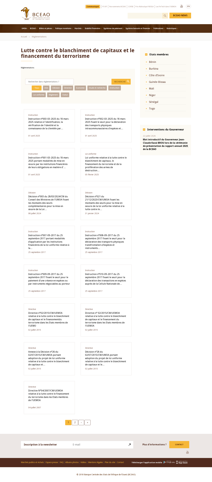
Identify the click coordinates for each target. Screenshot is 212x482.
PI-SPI (104, 7)
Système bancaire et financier (138, 28)
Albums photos (72, 462)
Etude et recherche (97, 88)
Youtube (181, 6)
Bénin (152, 61)
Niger (152, 95)
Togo (152, 108)
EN (188, 6)
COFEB (130, 7)
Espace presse (52, 462)
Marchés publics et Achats (32, 462)
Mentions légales (95, 462)
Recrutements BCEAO (117, 7)
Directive (68, 88)
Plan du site (110, 462)
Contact (179, 445)
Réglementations (39, 37)
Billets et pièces (45, 28)
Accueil (24, 37)
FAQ (61, 462)
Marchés (78, 28)
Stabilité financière (92, 28)
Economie (80, 88)
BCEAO (33, 28)
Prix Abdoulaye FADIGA (144, 7)
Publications (158, 28)
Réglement (53, 95)
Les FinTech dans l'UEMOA (166, 7)
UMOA (24, 28)
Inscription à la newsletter (40, 444)
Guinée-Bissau (157, 81)
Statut (65, 95)
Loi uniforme (38, 95)
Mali (151, 88)
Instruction (114, 88)
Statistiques (171, 28)
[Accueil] (35, 13)
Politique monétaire (63, 28)
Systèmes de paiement (113, 28)
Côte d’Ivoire (157, 75)
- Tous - (36, 88)
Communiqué (93, 7)
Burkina (153, 68)
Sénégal (153, 101)
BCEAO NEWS (180, 15)
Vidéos (83, 462)
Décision (56, 88)
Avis (46, 88)
